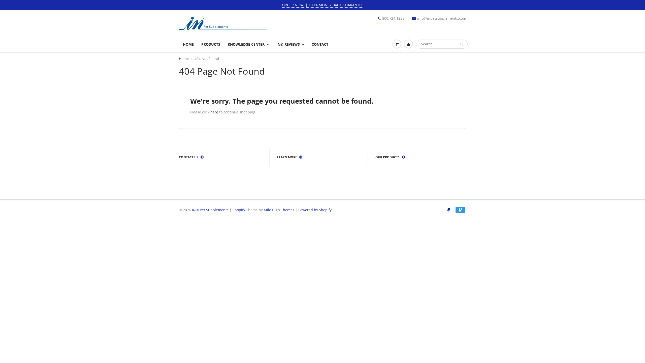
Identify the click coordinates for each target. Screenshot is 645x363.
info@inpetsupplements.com (441, 18)
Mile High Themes (279, 209)
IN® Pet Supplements (210, 209)
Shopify (239, 209)
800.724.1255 (393, 18)
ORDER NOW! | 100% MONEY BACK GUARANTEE (322, 5)
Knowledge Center (246, 44)
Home (188, 44)
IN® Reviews (288, 44)
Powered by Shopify (315, 209)
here (214, 112)
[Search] (461, 44)
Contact (320, 44)
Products (210, 44)
